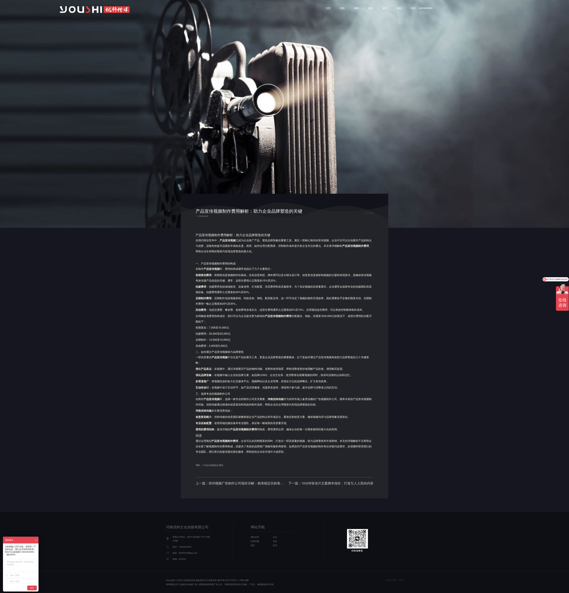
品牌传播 (255, 541)
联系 (385, 8)
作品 (342, 8)
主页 (328, 8)
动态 (275, 541)
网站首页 (255, 536)
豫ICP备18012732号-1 (227, 580)
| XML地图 (244, 580)
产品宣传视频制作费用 (212, 465)
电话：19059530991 (422, 8)
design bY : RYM (394, 580)
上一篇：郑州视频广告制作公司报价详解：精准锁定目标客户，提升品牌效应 (240, 483)
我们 (370, 8)
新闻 (356, 8)
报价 (399, 8)
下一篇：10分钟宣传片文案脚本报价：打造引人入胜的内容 (330, 483)
